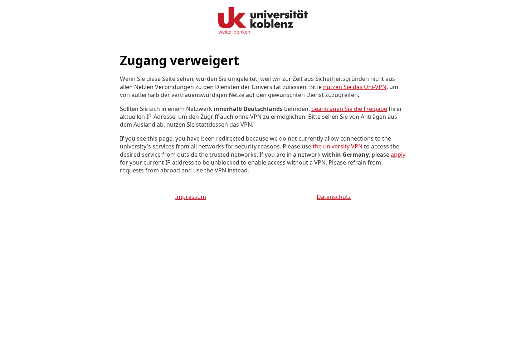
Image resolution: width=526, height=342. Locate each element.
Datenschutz (334, 197)
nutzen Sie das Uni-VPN (354, 87)
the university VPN (337, 146)
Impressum (190, 197)
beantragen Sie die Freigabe (349, 109)
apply (398, 154)
